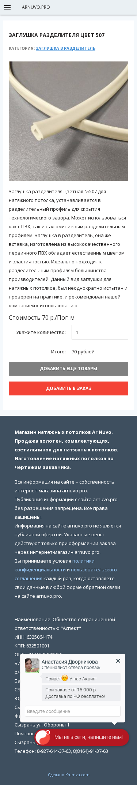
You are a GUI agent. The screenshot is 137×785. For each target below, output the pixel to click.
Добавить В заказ (68, 388)
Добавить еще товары (68, 368)
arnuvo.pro (36, 7)
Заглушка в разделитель (65, 48)
